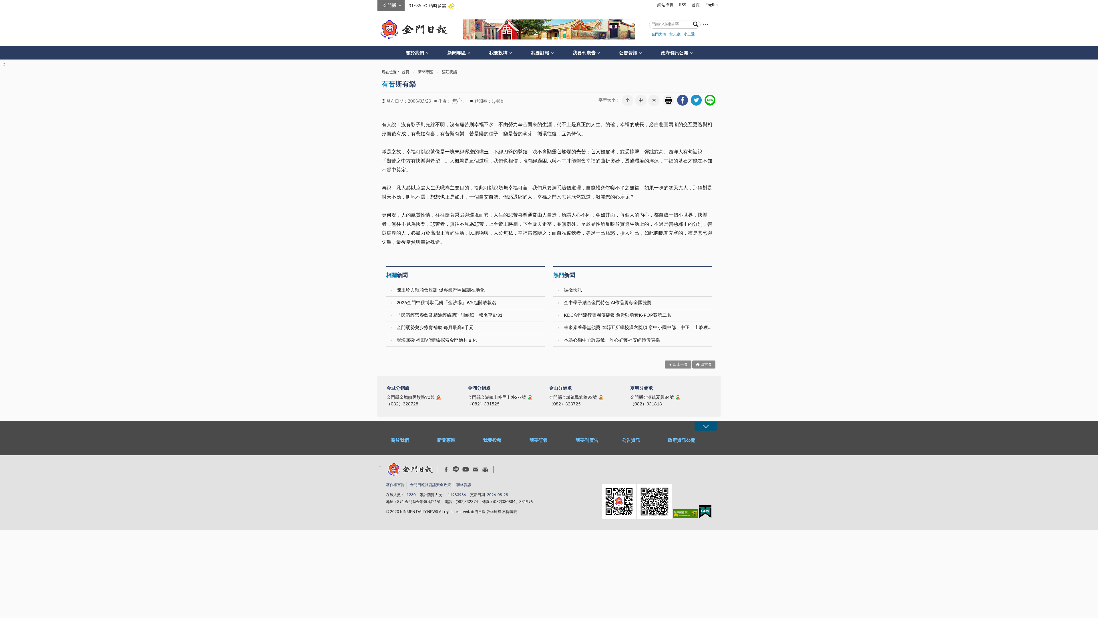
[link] (682, 100)
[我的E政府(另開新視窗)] (705, 512)
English (711, 5)
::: (380, 4)
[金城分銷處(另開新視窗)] (438, 398)
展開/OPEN (706, 426)
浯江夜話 (449, 72)
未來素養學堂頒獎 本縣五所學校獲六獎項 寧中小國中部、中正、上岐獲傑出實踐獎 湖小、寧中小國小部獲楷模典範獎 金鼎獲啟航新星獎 (638, 327)
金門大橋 (658, 34)
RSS (682, 5)
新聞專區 (456, 53)
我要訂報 (540, 53)
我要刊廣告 (584, 53)
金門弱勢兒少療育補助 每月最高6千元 (435, 327)
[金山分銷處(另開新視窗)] (601, 398)
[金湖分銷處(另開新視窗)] (530, 398)
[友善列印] (485, 469)
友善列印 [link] (668, 100)
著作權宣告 (395, 485)
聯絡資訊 (463, 485)
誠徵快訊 (573, 290)
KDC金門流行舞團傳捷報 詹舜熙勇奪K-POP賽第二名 (617, 315)
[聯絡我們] (475, 469)
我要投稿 (498, 53)
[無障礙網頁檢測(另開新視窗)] (685, 514)
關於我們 (415, 53)
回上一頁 (680, 365)
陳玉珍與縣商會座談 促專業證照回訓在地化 (441, 290)
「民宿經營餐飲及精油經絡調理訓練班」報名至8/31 (449, 315)
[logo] (412, 29)
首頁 (696, 5)
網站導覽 (665, 5)
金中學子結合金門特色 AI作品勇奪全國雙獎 (608, 302)
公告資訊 (628, 53)
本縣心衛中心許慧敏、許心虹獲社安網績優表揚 (612, 340)
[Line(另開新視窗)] (456, 469)
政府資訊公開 (674, 53)
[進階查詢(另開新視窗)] (706, 24)
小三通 (689, 34)
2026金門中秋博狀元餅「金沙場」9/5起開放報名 (446, 302)
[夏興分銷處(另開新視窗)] (678, 398)
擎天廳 (675, 34)
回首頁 (706, 365)
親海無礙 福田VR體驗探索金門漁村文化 (437, 340)
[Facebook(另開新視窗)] (446, 469)
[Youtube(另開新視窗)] (465, 469)
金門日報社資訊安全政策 (430, 485)
